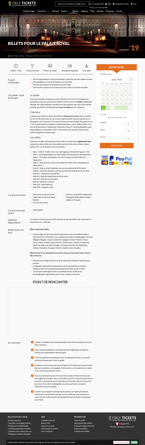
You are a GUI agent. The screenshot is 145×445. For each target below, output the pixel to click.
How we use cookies (121, 442)
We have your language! (97, 7)
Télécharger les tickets (49, 429)
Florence (42, 11)
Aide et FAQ (45, 423)
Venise (100, 11)
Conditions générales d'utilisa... (19, 429)
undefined (131, 79)
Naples (84, 11)
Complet (103, 122)
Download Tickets (122, 4)
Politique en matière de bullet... (19, 434)
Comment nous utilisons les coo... (20, 431)
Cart (135, 4)
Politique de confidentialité (18, 426)
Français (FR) (98, 4)
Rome (64, 11)
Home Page (29, 11)
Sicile (119, 11)
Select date (107, 74)
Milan (76, 11)
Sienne (55, 11)
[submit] (117, 145)
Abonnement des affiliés (83, 423)
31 (103, 108)
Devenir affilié (79, 420)
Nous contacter (47, 431)
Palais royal (29, 56)
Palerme (110, 11)
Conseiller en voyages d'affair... (19, 423)
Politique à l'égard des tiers (84, 426)
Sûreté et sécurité (47, 426)
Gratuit (103, 137)
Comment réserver (48, 420)
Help (109, 4)
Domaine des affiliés (81, 431)
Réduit (102, 130)
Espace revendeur (81, 429)
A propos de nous (14, 420)
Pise (92, 11)
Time (104, 114)
